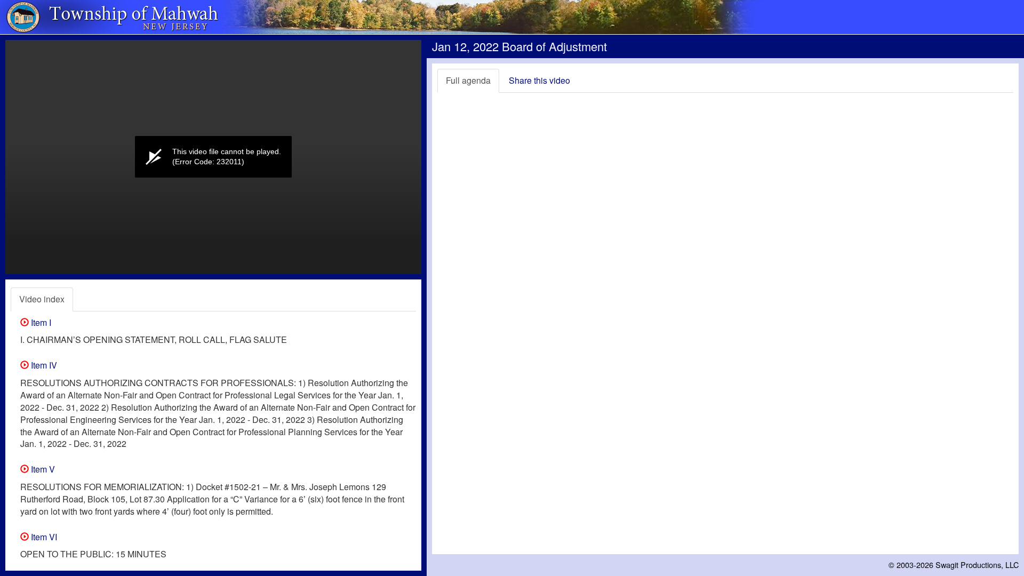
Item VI (43, 537)
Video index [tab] (42, 299)
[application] (213, 157)
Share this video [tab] (539, 80)
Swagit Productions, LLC (977, 564)
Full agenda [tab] (468, 80)
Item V (42, 469)
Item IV (43, 365)
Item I (40, 322)
